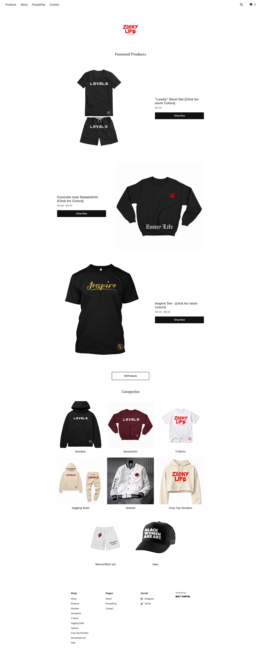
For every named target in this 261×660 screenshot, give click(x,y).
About (24, 4)
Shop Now (179, 116)
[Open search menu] (241, 4)
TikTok (148, 604)
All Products (130, 376)
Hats (73, 643)
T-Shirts (74, 618)
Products (10, 4)
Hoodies (75, 608)
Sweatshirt (76, 613)
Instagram (149, 599)
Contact (54, 4)
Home (74, 599)
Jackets (74, 628)
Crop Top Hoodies (79, 633)
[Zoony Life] (130, 30)
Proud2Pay (38, 4)
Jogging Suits (77, 623)
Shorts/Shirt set (78, 638)
